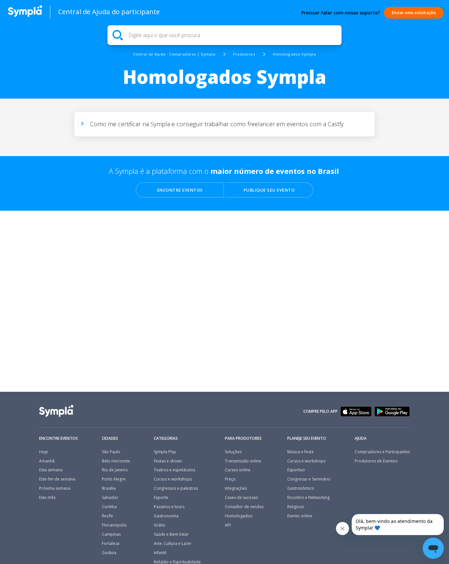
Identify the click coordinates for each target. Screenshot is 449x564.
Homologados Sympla (294, 54)
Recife (107, 516)
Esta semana (50, 470)
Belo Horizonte (116, 461)
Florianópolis (114, 525)
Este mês (47, 497)
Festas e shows (168, 461)
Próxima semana (54, 488)
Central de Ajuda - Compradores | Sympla (174, 54)
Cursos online (237, 470)
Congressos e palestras (176, 488)
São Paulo (111, 452)
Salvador (110, 497)
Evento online (299, 516)
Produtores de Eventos (376, 461)
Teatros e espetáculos (174, 470)
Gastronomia (166, 516)
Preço (230, 479)
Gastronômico (300, 488)
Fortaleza (110, 543)
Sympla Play (165, 452)
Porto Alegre (114, 479)
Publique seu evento (269, 190)
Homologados (238, 516)
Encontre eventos (180, 190)
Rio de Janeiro (115, 470)
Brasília (109, 488)
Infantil (160, 552)
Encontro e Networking (308, 497)
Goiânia (109, 552)
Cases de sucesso (241, 497)
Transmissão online (243, 461)
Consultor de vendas (244, 506)
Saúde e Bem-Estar (171, 534)
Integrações (236, 488)
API (228, 525)
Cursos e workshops (173, 479)
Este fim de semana (57, 479)
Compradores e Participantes (382, 452)
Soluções (233, 452)
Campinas (111, 534)
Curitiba (109, 506)
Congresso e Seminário (309, 479)
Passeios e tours (169, 506)
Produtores (244, 54)
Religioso (295, 506)
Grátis (159, 525)
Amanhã (47, 461)
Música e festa (300, 452)
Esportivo (296, 470)
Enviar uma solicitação (414, 12)
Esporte (161, 497)
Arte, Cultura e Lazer (173, 543)
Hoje (43, 452)
